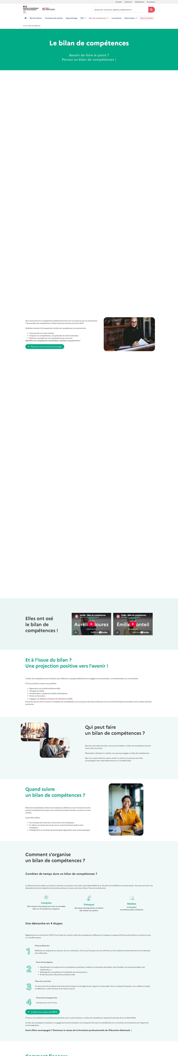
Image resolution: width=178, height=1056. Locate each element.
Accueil (25, 25)
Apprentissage (71, 18)
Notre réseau (130, 18)
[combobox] (120, 10)
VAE (82, 18)
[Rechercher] (151, 10)
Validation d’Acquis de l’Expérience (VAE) (56, 699)
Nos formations (36, 18)
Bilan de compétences (97, 18)
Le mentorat (116, 18)
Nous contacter (147, 18)
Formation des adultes (54, 18)
